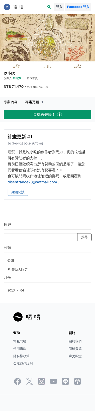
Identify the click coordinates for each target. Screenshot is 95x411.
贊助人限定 (17, 269)
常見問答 (19, 341)
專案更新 (34, 102)
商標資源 (75, 349)
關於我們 (75, 341)
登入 (59, 7)
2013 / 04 (15, 290)
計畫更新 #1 (20, 136)
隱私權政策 (21, 356)
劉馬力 (17, 78)
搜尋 (7, 224)
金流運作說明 (23, 363)
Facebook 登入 (78, 7)
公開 (10, 260)
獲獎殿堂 (75, 356)
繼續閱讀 (18, 192)
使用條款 (19, 349)
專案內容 (11, 102)
